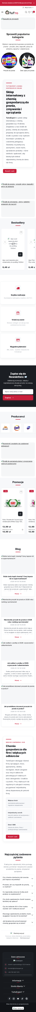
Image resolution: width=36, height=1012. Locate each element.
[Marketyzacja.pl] (18, 933)
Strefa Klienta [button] (17, 986)
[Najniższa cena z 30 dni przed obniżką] (23, 530)
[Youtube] (18, 998)
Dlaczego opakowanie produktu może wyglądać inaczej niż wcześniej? (17, 915)
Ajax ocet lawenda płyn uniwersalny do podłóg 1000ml (12, 261)
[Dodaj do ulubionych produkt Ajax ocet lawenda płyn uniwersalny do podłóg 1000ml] (21, 232)
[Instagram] (14, 998)
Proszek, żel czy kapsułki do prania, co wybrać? (16, 886)
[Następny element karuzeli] (33, 428)
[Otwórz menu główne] (2, 12)
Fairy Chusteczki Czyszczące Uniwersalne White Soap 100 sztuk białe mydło (12, 521)
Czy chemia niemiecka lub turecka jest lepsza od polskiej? (16, 878)
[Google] (26, 998)
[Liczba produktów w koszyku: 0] (32, 12)
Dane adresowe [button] (18, 957)
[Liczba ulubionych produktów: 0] (29, 12)
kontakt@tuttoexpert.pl (15, 968)
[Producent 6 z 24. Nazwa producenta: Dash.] (17, 428)
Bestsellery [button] (18, 222)
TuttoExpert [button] (17, 992)
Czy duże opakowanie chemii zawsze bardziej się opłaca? (16, 900)
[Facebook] (9, 998)
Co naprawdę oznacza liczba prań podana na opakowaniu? (15, 893)
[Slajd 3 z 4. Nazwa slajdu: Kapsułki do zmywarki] (18, 23)
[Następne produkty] (31, 242)
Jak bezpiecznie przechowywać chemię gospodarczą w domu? (14, 922)
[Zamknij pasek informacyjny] (34, 3)
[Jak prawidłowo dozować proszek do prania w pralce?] (18, 694)
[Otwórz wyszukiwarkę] (26, 12)
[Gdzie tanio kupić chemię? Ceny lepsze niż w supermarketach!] (18, 564)
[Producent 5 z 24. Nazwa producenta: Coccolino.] (5, 428)
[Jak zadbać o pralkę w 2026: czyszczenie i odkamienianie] (18, 651)
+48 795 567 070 (13, 972)
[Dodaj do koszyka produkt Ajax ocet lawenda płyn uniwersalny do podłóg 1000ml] (20, 254)
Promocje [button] (18, 482)
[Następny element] (32, 62)
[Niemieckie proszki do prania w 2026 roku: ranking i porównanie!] (18, 607)
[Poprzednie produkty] (5, 242)
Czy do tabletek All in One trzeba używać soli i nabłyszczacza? (15, 908)
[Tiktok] (22, 998)
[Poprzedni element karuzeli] (2, 428)
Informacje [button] (17, 981)
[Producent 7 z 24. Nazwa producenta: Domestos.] (28, 428)
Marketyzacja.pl (25, 938)
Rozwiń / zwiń (9, 171)
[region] (18, 63)
